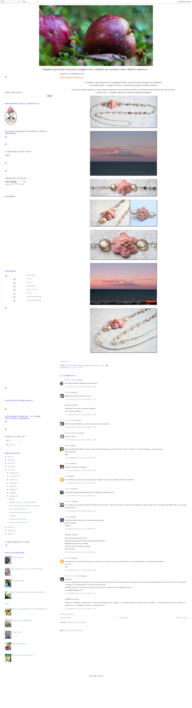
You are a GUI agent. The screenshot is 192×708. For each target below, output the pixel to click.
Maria (67, 446)
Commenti (11, 445)
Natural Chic (31, 275)
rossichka (68, 501)
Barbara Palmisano (71, 433)
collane (73, 367)
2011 (9, 470)
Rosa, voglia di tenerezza (71, 77)
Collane (29, 279)
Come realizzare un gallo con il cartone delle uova (28, 592)
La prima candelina (17, 557)
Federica (68, 392)
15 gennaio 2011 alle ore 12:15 (80, 483)
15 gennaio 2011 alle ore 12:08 (80, 470)
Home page (123, 617)
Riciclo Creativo (32, 289)
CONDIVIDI (64, 361)
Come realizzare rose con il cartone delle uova (27, 569)
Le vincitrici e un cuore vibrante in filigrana (24, 506)
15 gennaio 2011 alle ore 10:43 (80, 387)
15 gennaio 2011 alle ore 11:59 (80, 440)
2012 (9, 467)
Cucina (29, 293)
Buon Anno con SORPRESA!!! (21, 620)
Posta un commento (67, 614)
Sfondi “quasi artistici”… (19, 644)
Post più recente (65, 617)
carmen (67, 517)
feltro (80, 367)
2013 (9, 463)
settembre (13, 483)
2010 (9, 527)
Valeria (67, 463)
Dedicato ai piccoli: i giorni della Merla (22, 502)
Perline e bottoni (70, 380)
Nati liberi (12, 516)
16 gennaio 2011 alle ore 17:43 (80, 593)
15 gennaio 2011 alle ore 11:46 (80, 427)
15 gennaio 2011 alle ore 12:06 (80, 458)
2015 (9, 457)
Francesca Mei (70, 420)
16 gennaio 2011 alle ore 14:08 (80, 570)
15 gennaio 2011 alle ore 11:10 (80, 399)
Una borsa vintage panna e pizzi (22, 655)
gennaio (12, 496)
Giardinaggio (31, 286)
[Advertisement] (14, 348)
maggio (12, 489)
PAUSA (11, 499)
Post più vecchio (181, 617)
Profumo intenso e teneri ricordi (20, 512)
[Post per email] (106, 365)
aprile (11, 493)
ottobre (12, 479)
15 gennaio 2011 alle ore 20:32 (80, 552)
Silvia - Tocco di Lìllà (72, 576)
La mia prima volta (17, 580)
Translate (21, 184)
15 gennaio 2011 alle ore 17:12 (80, 496)
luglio (11, 486)
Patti (66, 476)
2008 (9, 534)
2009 (9, 530)
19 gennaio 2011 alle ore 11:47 (80, 609)
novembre (13, 476)
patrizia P (68, 489)
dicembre (12, 473)
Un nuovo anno (16, 632)
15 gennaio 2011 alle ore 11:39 (80, 414)
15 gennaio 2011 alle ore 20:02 (80, 529)
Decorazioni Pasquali (34, 296)
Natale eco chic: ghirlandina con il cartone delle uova (29, 609)
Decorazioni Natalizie (34, 300)
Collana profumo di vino (17, 519)
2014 (9, 460)
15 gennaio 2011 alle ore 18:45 (80, 511)
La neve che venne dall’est (18, 522)
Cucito (29, 282)
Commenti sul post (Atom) (76, 622)
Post (9, 440)
